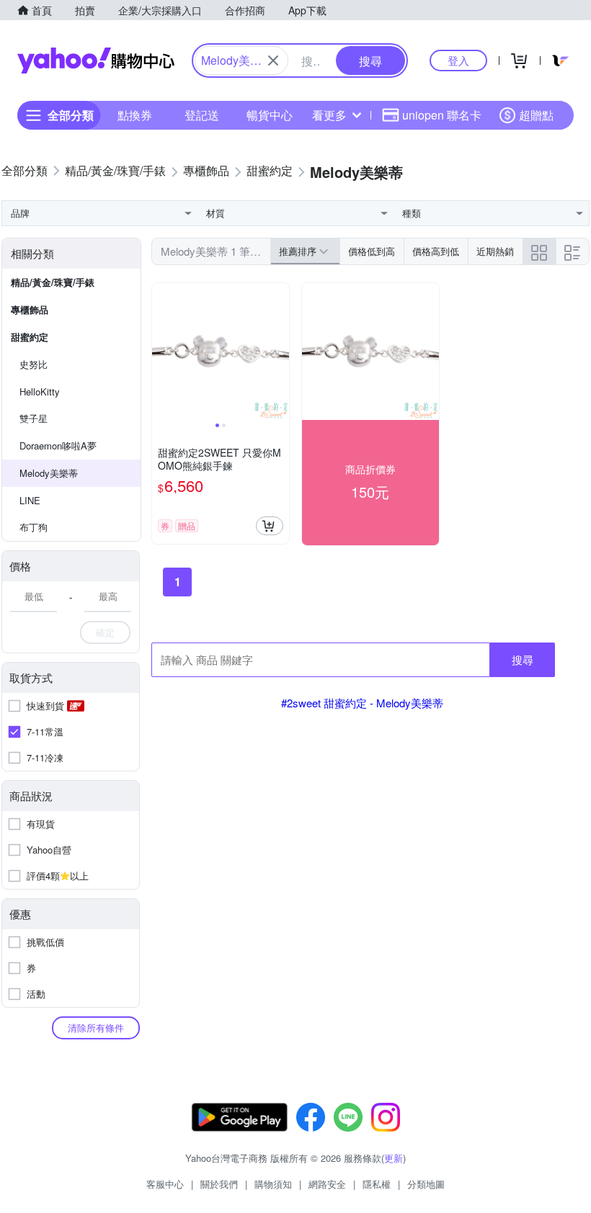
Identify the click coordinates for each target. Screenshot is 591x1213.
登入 (458, 60)
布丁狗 (33, 527)
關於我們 (219, 1184)
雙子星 (33, 418)
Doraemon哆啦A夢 (58, 445)
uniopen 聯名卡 (441, 115)
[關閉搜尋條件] (273, 60)
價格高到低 (435, 251)
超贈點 (536, 115)
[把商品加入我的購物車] (269, 525)
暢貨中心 (269, 115)
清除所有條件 (96, 1027)
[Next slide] (279, 352)
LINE (29, 500)
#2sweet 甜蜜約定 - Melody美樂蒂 (362, 702)
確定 (105, 632)
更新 (393, 1158)
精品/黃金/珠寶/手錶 (52, 282)
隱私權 (377, 1184)
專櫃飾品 (29, 309)
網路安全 (327, 1184)
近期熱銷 (495, 251)
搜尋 (522, 659)
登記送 (202, 115)
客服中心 (165, 1184)
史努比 (33, 364)
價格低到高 (371, 251)
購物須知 (273, 1184)
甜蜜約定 (29, 337)
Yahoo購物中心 (95, 60)
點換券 (134, 115)
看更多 (329, 115)
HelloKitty (39, 391)
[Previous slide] (161, 352)
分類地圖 (426, 1184)
